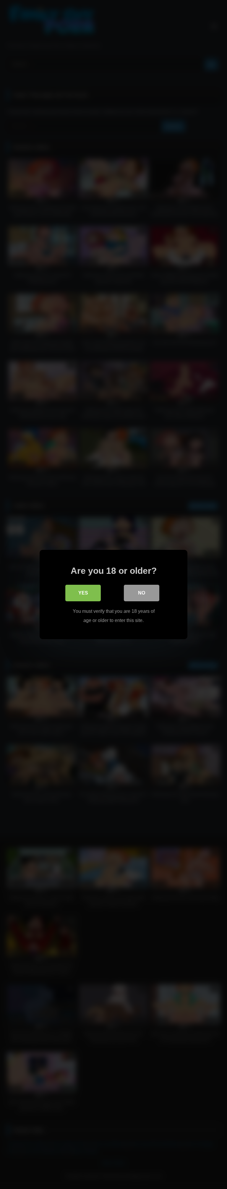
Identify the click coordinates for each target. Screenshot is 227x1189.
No (141, 592)
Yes (83, 592)
